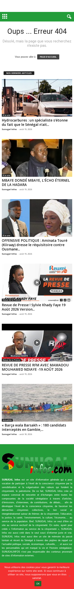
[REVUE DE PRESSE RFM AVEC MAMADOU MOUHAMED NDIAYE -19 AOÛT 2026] (37, 342)
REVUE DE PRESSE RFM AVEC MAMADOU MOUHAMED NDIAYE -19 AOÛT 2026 (35, 367)
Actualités (7, 420)
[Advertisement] (37, 5)
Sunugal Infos (9, 129)
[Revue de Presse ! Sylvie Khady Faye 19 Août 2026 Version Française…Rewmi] (37, 282)
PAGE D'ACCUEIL (48, 57)
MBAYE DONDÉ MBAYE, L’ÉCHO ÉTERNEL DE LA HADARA (36, 182)
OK (38, 583)
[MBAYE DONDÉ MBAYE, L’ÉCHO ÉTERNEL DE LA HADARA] (37, 158)
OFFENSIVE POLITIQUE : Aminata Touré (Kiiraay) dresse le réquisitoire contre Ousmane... (34, 245)
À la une (6, 115)
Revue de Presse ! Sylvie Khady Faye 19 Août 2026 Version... (34, 307)
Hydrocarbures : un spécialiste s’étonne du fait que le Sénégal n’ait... (35, 122)
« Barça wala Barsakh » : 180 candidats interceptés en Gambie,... (34, 427)
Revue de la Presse (11, 300)
